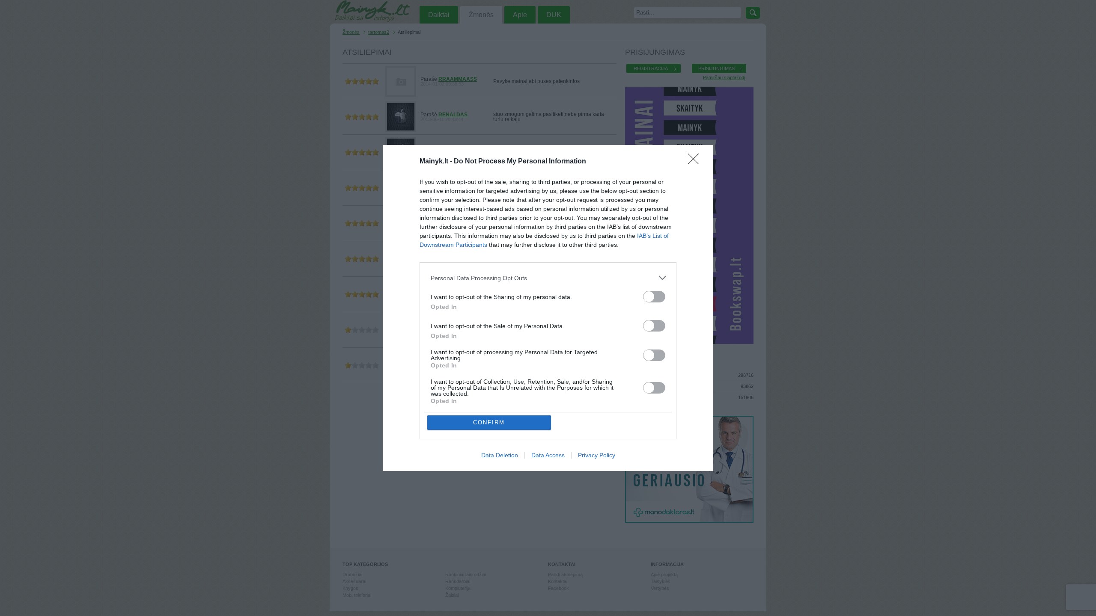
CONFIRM (489, 422)
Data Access (548, 455)
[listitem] (548, 277)
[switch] (654, 296)
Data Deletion (499, 455)
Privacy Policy (596, 455)
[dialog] (548, 308)
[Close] (696, 162)
